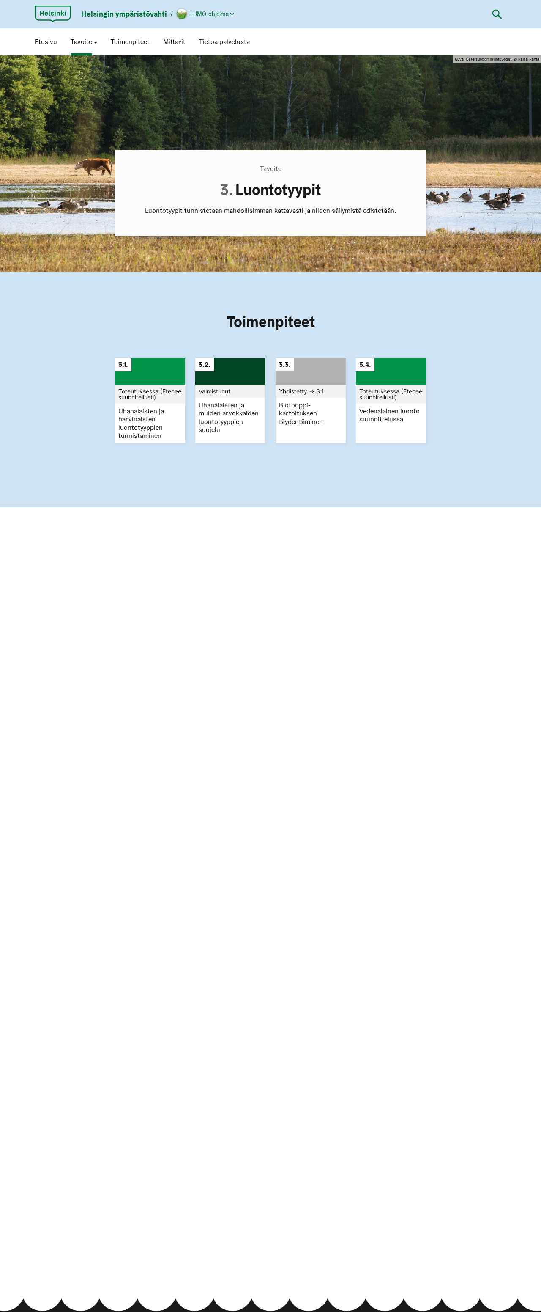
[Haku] (497, 14)
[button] (84, 41)
